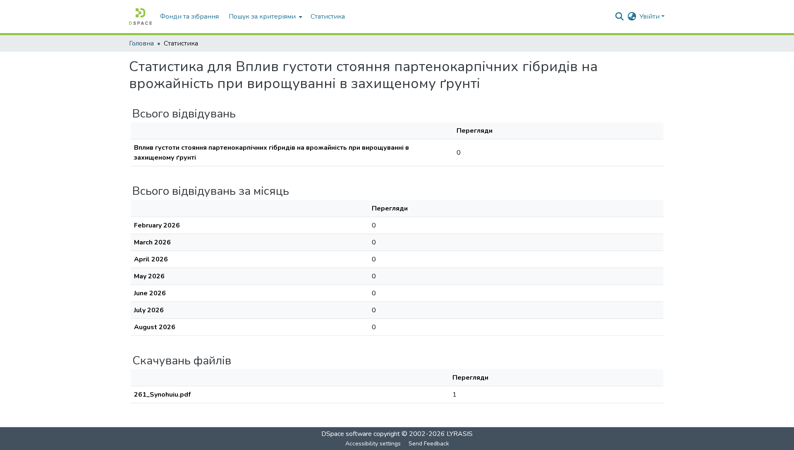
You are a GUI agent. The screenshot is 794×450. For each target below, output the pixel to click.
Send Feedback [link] (429, 444)
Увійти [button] (650, 16)
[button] (140, 16)
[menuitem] (264, 16)
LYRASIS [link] (460, 433)
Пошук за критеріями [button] (262, 16)
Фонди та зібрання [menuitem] (189, 16)
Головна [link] (141, 43)
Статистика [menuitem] (328, 16)
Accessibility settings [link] (373, 444)
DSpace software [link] (346, 433)
